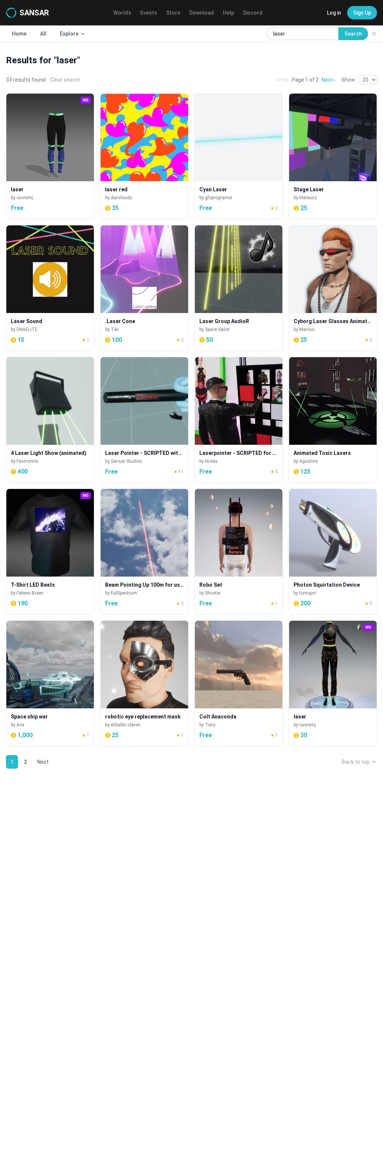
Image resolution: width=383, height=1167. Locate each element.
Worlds (122, 13)
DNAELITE (26, 329)
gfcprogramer (218, 197)
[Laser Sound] (50, 287)
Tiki (115, 329)
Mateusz (308, 197)
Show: (348, 80)
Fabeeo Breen (29, 593)
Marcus (307, 329)
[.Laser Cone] (144, 287)
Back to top (356, 762)
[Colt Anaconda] (238, 683)
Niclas (211, 461)
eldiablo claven (126, 724)
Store (173, 13)
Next (43, 762)
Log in (334, 13)
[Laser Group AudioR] (238, 287)
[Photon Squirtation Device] (333, 551)
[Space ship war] (50, 683)
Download (201, 13)
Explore (69, 34)
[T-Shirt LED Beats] (50, 551)
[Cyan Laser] (238, 156)
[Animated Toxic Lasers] (333, 419)
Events (148, 13)
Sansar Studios (126, 461)
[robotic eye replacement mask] (144, 683)
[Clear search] (374, 33)
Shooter (213, 593)
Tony (210, 724)
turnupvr (307, 593)
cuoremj (24, 197)
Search (353, 34)
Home (19, 34)
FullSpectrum (124, 593)
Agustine (308, 461)
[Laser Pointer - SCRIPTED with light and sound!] (144, 419)
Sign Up (362, 13)
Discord (253, 13)
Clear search (65, 80)
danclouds (121, 197)
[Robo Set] (238, 551)
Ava (20, 724)
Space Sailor (217, 329)
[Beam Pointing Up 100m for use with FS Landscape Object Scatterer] (144, 551)
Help (228, 13)
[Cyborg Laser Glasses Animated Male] (333, 287)
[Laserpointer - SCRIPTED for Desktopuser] (238, 419)
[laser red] (144, 156)
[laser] (50, 156)
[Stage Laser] (333, 156)
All (43, 34)
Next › (328, 80)
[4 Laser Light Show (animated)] (50, 419)
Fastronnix (27, 461)
